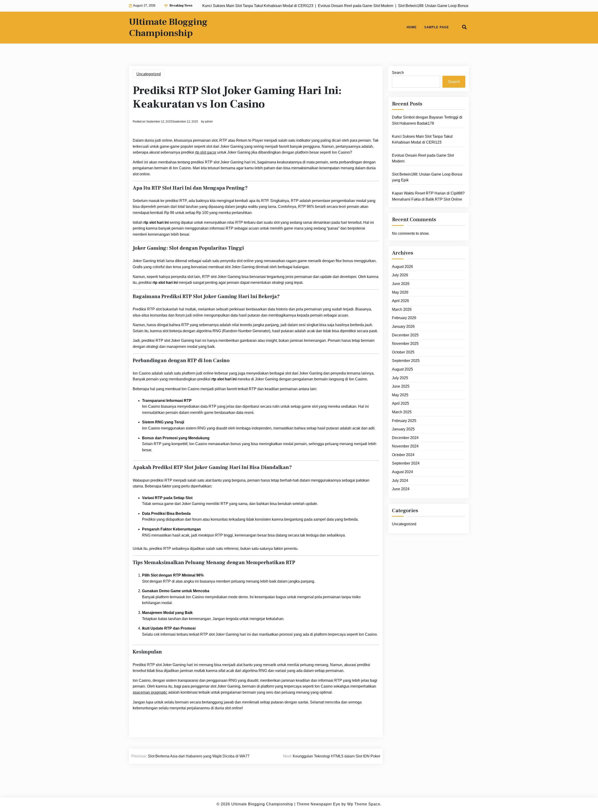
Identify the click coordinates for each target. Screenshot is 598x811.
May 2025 (400, 395)
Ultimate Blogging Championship (168, 27)
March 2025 (402, 412)
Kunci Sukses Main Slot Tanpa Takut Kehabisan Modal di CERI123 (422, 139)
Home (412, 27)
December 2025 (405, 335)
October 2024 (403, 455)
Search (398, 73)
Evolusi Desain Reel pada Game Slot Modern (423, 158)
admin (209, 121)
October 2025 (403, 352)
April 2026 (400, 301)
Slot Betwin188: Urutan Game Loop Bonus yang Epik (427, 177)
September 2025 (406, 361)
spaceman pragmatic (150, 692)
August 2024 (402, 472)
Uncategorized (148, 74)
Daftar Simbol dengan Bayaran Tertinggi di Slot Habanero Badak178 (427, 120)
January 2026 (403, 326)
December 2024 (405, 438)
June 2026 (400, 283)
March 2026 (402, 309)
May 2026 (400, 292)
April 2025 (400, 403)
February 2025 (404, 420)
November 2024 (405, 446)
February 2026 (404, 318)
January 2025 (403, 429)
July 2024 (400, 480)
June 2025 (400, 386)
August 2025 (402, 369)
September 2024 (406, 463)
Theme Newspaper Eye (318, 804)
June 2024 (400, 489)
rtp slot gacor (205, 152)
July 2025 (400, 378)
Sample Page (436, 27)
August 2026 (402, 266)
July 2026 (400, 275)
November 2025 (405, 343)
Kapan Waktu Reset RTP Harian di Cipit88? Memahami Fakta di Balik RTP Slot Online (428, 196)
